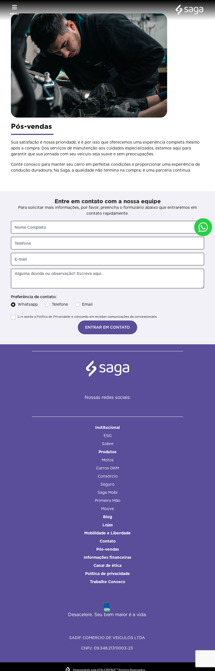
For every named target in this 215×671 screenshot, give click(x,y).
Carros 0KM (107, 468)
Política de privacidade (107, 573)
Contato (108, 541)
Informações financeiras (107, 557)
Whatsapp (28, 304)
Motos (108, 460)
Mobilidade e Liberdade (107, 533)
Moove (107, 508)
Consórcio (108, 476)
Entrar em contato (107, 327)
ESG (108, 435)
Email (87, 304)
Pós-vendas (107, 549)
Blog (107, 517)
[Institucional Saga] (188, 10)
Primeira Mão (107, 500)
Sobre (107, 443)
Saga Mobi (107, 492)
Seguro (107, 484)
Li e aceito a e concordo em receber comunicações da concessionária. (87, 317)
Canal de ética (107, 565)
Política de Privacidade (54, 317)
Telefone (60, 304)
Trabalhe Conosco (107, 581)
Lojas (107, 525)
